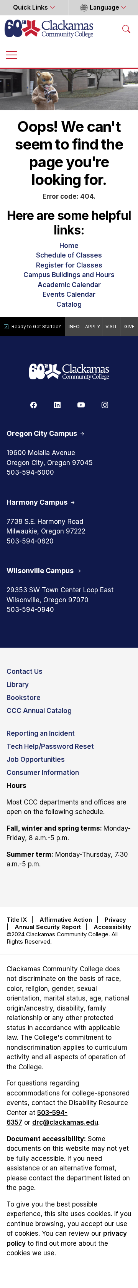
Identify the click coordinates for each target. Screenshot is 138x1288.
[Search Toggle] (126, 28)
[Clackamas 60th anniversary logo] (69, 372)
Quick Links (31, 7)
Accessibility (112, 927)
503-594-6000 (30, 472)
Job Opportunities (36, 759)
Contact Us (25, 671)
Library (18, 684)
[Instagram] (104, 404)
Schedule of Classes (69, 255)
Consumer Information (43, 772)
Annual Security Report (48, 927)
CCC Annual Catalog (39, 711)
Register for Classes (69, 265)
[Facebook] (33, 404)
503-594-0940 (30, 609)
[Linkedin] (57, 404)
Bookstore (24, 697)
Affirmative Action (65, 919)
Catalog (69, 304)
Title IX (17, 919)
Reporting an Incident (41, 733)
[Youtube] (80, 404)
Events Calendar (69, 294)
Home (69, 245)
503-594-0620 (30, 541)
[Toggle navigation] (11, 55)
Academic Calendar (69, 285)
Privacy (115, 919)
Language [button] (104, 7)
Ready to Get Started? (36, 326)
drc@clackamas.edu (65, 1122)
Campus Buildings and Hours (69, 275)
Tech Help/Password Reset (50, 746)
